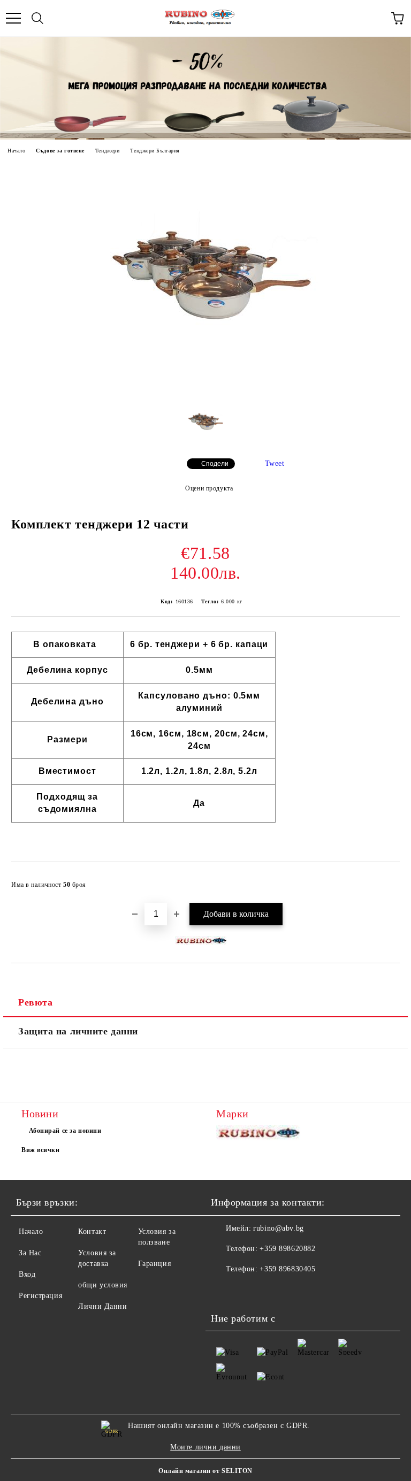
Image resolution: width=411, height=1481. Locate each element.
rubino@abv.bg (278, 1228)
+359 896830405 (287, 1269)
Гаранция (154, 1264)
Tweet (275, 463)
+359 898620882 (287, 1249)
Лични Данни (102, 1306)
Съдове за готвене (60, 151)
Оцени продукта (209, 488)
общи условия (102, 1285)
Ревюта (35, 1002)
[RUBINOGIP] (259, 1135)
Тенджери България (155, 151)
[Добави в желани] (384, 879)
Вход (27, 1274)
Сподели (215, 463)
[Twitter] (248, 1290)
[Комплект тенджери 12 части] (205, 384)
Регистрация (40, 1296)
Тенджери (107, 151)
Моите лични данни (205, 1447)
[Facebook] (224, 1290)
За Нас (30, 1253)
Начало (16, 151)
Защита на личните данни (78, 1031)
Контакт (92, 1231)
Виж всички (40, 1150)
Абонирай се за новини (65, 1130)
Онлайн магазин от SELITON (205, 1471)
